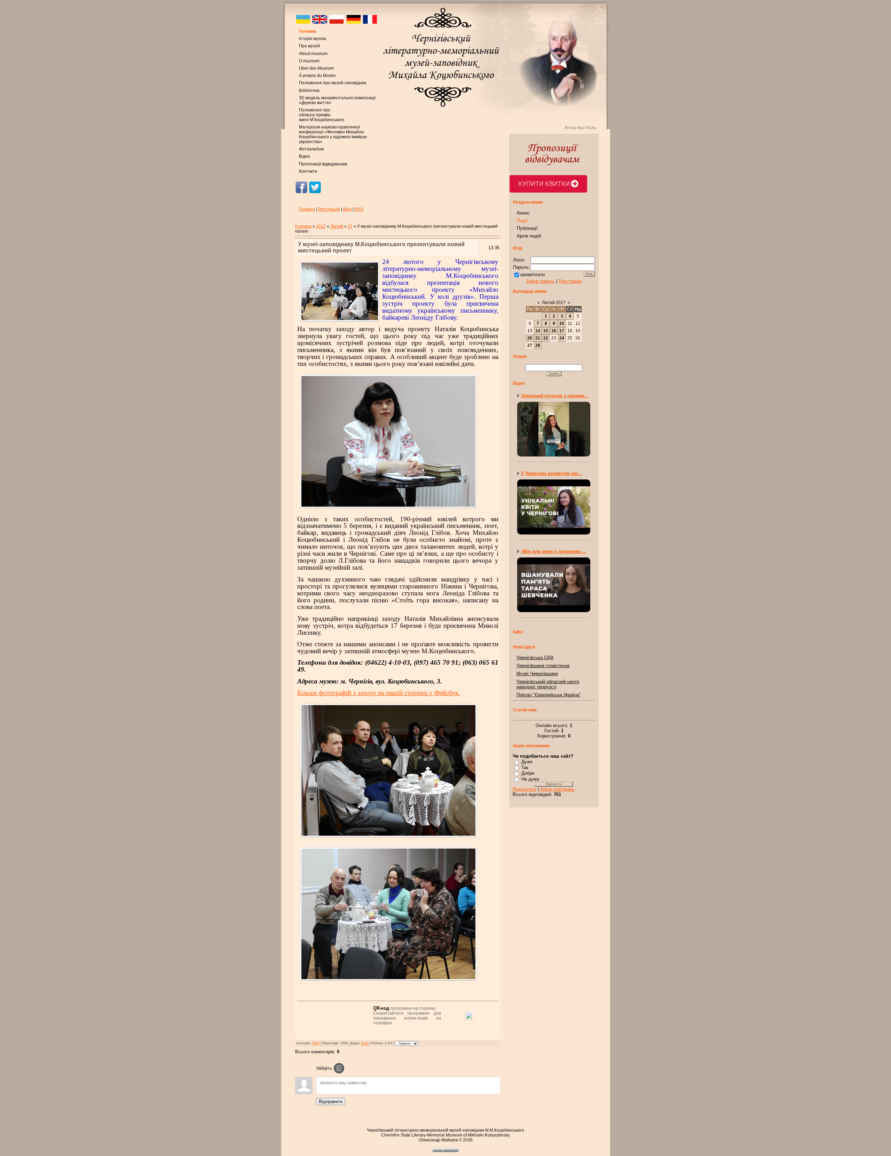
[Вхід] (339, 1068)
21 (537, 338)
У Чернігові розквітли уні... (551, 473)
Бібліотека (309, 90)
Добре (527, 773)
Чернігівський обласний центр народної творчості (548, 684)
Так (524, 767)
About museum (313, 53)
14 (537, 330)
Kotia (365, 1043)
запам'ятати (532, 274)
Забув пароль (540, 281)
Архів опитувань (557, 789)
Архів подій (529, 236)
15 (545, 330)
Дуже (527, 761)
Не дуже (530, 779)
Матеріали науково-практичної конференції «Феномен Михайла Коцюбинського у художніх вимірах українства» (333, 134)
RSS (359, 209)
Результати (524, 789)
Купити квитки (544, 183)
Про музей (309, 46)
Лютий (336, 226)
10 (561, 323)
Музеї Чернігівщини (537, 673)
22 (545, 338)
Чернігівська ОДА (535, 657)
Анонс (523, 213)
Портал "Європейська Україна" (549, 694)
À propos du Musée (317, 75)
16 (553, 330)
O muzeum (309, 60)
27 (350, 226)
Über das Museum (316, 68)
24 (561, 338)
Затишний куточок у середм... (554, 395)
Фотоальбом (311, 149)
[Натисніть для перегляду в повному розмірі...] (388, 508)
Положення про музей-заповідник (332, 82)
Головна (307, 31)
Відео (304, 156)
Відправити (330, 1101)
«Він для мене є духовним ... (553, 551)
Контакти (308, 171)
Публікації (527, 228)
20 (529, 338)
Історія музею (312, 38)
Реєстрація (329, 209)
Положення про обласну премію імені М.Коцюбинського (321, 115)
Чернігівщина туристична (543, 665)
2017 (321, 226)
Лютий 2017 (554, 302)
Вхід (347, 209)
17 (561, 330)
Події (316, 1043)
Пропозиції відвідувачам (323, 164)
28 (537, 345)
